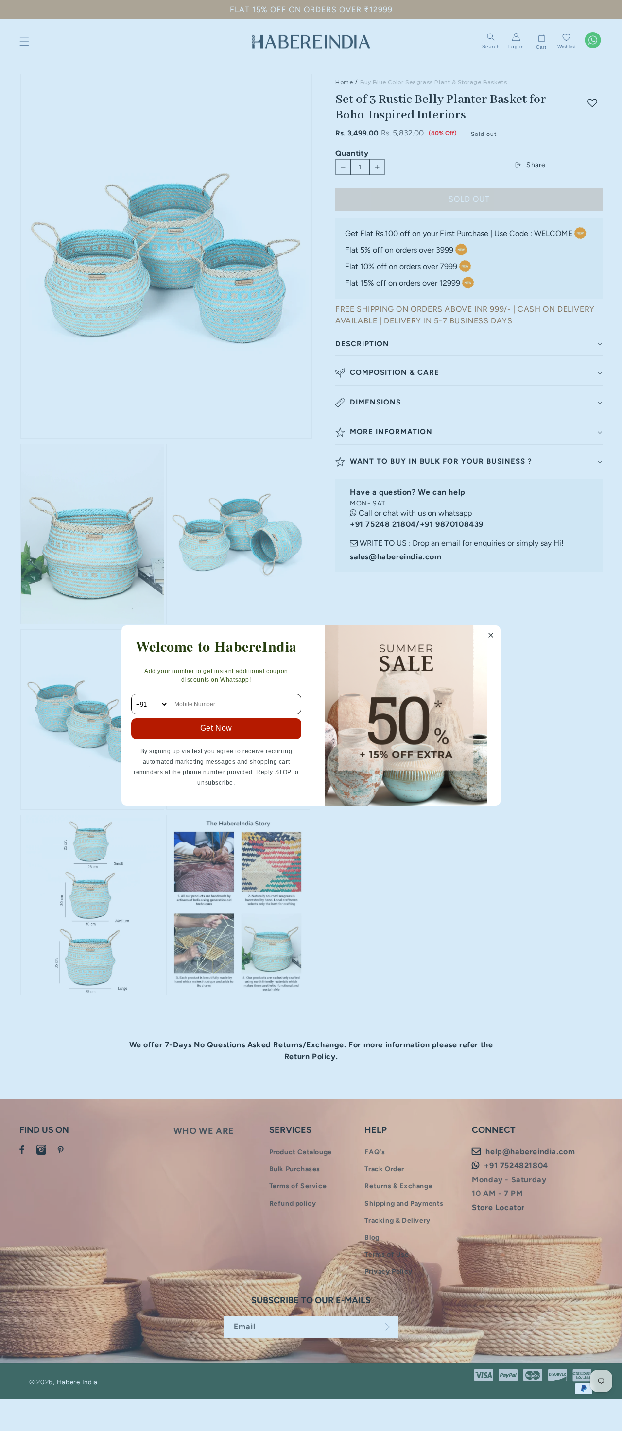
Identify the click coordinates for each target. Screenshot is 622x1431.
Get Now (216, 728)
